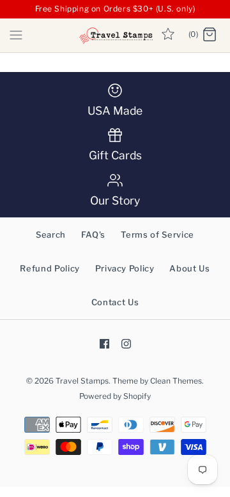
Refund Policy (49, 268)
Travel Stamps (82, 380)
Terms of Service (157, 234)
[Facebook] (104, 344)
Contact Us (115, 302)
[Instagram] (126, 344)
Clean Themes (176, 380)
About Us (189, 268)
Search (51, 234)
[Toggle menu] (16, 34)
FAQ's (93, 234)
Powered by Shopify (115, 396)
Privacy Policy (125, 268)
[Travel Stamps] (115, 35)
